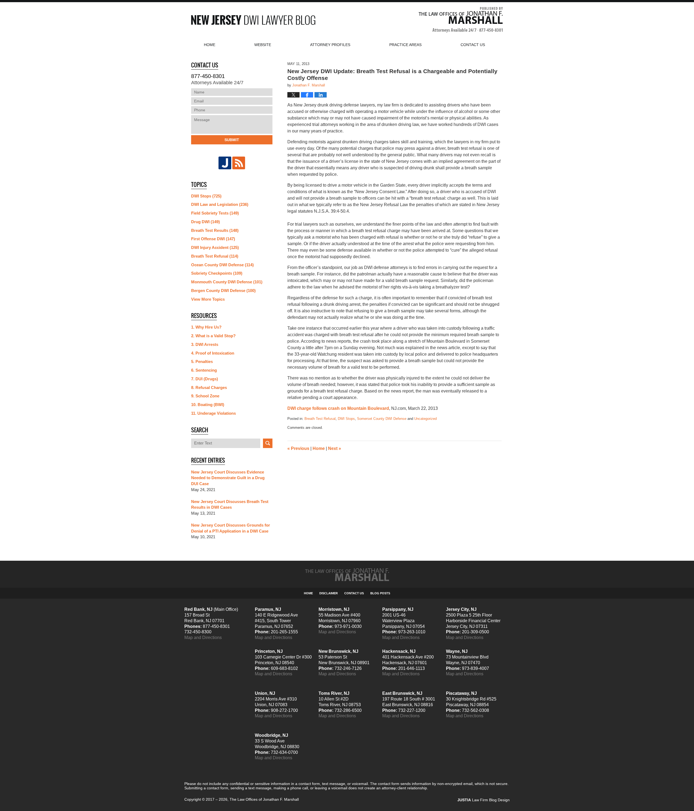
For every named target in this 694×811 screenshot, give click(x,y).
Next (334, 448)
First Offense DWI (213, 238)
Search (267, 443)
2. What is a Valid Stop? (213, 335)
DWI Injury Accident (215, 247)
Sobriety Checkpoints (216, 273)
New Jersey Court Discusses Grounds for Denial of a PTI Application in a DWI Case (230, 528)
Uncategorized (425, 419)
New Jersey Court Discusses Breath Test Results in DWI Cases (229, 504)
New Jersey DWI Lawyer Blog (253, 20)
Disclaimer (328, 593)
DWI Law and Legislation (219, 204)
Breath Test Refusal (320, 419)
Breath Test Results (215, 230)
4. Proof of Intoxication (212, 353)
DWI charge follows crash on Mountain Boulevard (338, 408)
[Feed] (238, 163)
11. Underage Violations (213, 413)
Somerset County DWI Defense (381, 419)
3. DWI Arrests (204, 344)
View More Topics (208, 299)
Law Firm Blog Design (483, 800)
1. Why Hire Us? (206, 327)
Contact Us (354, 593)
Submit (231, 140)
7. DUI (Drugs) (204, 379)
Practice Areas (405, 45)
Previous (298, 448)
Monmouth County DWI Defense (226, 282)
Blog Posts (380, 593)
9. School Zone (205, 396)
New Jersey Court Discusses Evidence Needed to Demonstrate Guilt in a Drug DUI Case (228, 478)
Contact (473, 45)
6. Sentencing (204, 370)
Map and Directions (203, 637)
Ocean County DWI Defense (222, 264)
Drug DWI (205, 221)
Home (209, 45)
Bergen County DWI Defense (223, 290)
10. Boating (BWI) (207, 404)
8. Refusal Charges (209, 387)
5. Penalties (202, 361)
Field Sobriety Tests (215, 213)
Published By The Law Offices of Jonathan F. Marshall (461, 20)
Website (262, 45)
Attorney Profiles (330, 45)
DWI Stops (346, 419)
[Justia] (225, 163)
